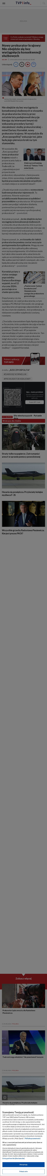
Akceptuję (23, 1165)
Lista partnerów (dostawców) (13, 1158)
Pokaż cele (23, 1171)
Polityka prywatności (32, 1138)
